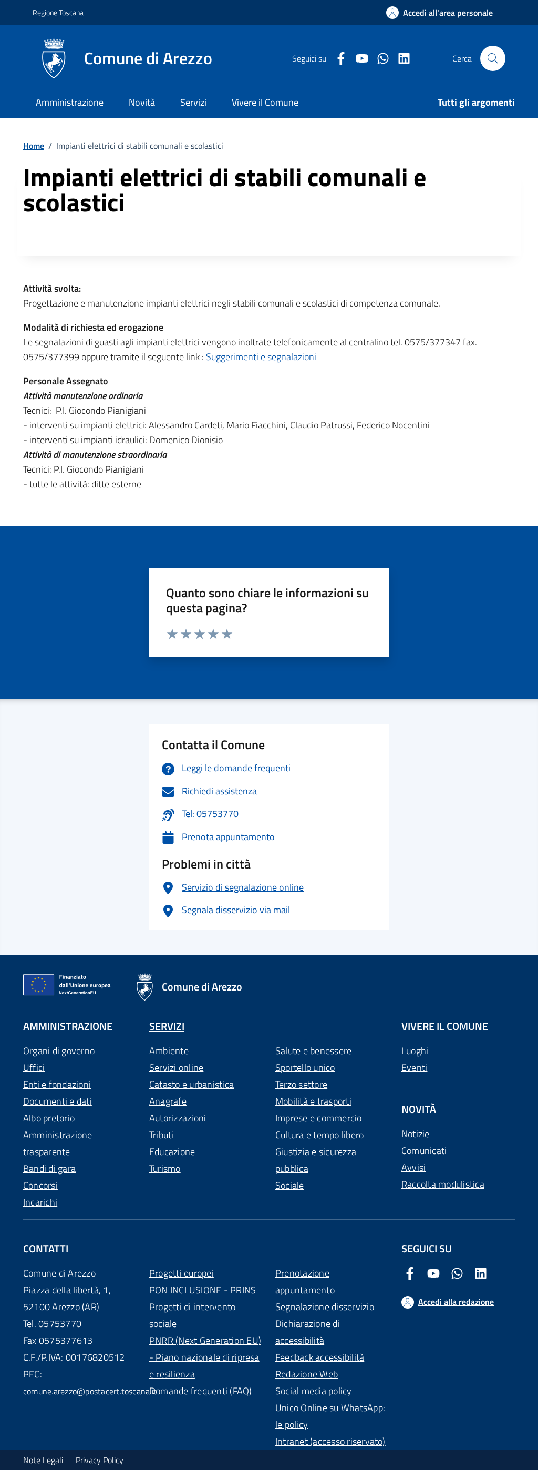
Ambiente (169, 1051)
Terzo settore (301, 1084)
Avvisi (413, 1167)
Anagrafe (168, 1101)
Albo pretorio (49, 1118)
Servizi (193, 102)
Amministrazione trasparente (57, 1143)
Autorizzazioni (177, 1118)
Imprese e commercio (318, 1118)
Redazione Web (306, 1374)
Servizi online (176, 1067)
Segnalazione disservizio (324, 1307)
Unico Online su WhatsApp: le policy (330, 1416)
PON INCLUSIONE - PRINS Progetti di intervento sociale (202, 1307)
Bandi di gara (49, 1168)
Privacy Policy (99, 1460)
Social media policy (313, 1391)
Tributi (161, 1135)
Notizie (415, 1134)
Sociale (289, 1185)
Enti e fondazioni (57, 1084)
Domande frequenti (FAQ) (200, 1391)
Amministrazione (70, 102)
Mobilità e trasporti (313, 1101)
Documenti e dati (57, 1101)
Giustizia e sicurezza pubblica (315, 1160)
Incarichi (40, 1202)
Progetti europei (181, 1273)
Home (33, 145)
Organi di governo (59, 1051)
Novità (142, 102)
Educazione (172, 1152)
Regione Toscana (58, 12)
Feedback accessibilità (319, 1357)
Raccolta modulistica (442, 1184)
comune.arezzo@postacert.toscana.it (90, 1391)
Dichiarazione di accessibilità (307, 1332)
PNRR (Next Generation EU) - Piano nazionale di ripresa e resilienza (205, 1357)
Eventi (414, 1067)
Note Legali (43, 1460)
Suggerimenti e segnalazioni (261, 357)
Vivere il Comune (265, 102)
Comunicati (424, 1151)
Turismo (165, 1168)
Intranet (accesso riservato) (330, 1441)
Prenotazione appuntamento (305, 1281)
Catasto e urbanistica (191, 1084)
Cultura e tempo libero (319, 1135)
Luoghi (414, 1051)
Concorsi (40, 1185)
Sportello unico (305, 1067)
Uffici (34, 1067)
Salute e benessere (313, 1051)
